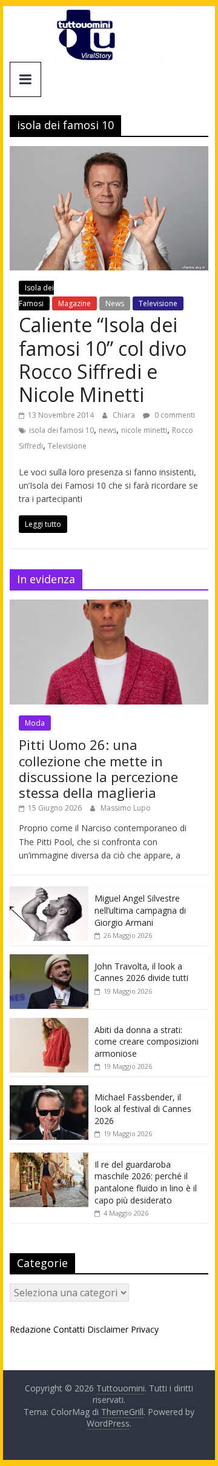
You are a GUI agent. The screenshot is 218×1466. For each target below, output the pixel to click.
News (114, 303)
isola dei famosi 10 (61, 430)
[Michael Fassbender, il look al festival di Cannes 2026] (49, 1091)
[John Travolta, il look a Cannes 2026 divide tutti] (49, 960)
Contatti (69, 1329)
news (107, 430)
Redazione (30, 1329)
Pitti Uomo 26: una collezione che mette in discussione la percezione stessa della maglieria (98, 768)
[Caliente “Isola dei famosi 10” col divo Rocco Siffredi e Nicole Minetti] (109, 153)
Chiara (125, 415)
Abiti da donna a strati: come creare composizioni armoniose (146, 1041)
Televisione (158, 303)
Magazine (74, 303)
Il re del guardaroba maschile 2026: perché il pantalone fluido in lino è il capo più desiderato (145, 1182)
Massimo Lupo (126, 808)
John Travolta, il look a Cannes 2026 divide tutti (141, 972)
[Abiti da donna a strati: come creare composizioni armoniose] (49, 1024)
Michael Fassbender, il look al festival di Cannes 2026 (142, 1108)
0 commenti (174, 415)
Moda (35, 723)
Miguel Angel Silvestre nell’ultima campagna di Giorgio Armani (140, 910)
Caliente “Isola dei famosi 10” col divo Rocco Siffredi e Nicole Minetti (103, 359)
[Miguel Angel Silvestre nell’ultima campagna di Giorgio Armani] (49, 893)
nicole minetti (144, 430)
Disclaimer (107, 1329)
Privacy (145, 1329)
